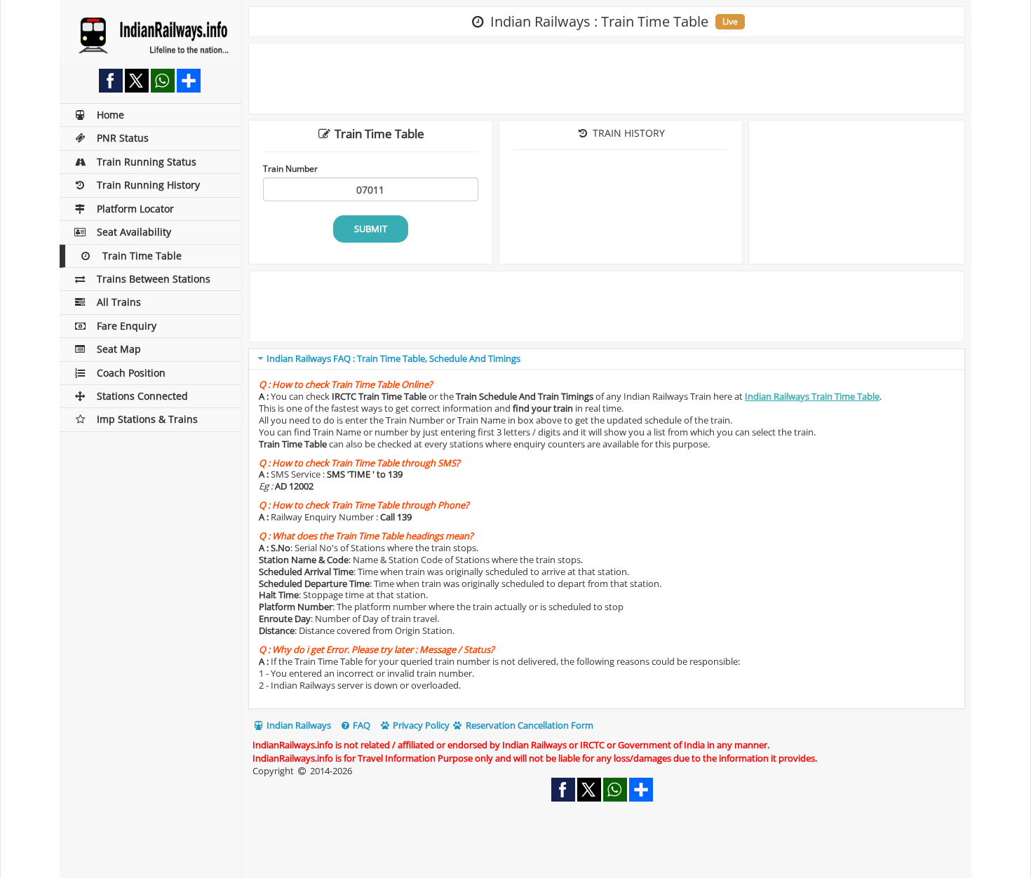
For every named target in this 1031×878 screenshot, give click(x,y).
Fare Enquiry (126, 325)
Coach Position (131, 372)
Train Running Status (146, 161)
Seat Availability (134, 231)
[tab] (606, 359)
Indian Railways (297, 725)
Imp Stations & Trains (147, 419)
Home (110, 114)
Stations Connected (142, 396)
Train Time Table (142, 255)
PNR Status (123, 137)
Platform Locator (135, 208)
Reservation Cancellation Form (528, 725)
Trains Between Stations (153, 278)
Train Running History (148, 184)
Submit (370, 228)
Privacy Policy (420, 725)
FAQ (360, 725)
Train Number (290, 168)
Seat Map (119, 349)
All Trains (119, 302)
